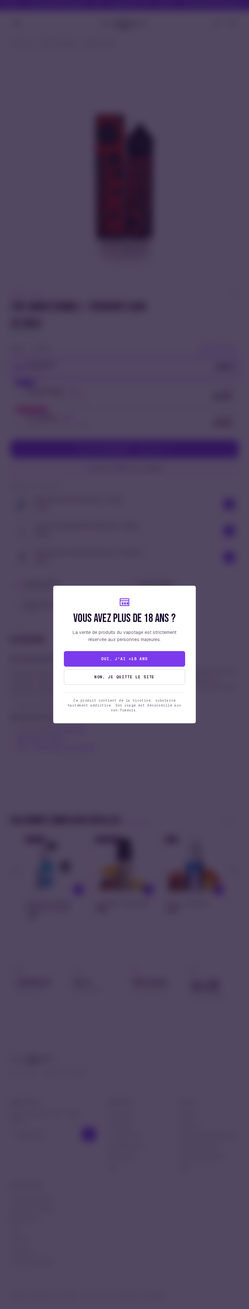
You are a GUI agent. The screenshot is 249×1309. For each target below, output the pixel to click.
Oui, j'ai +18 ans (124, 658)
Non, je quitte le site (124, 677)
